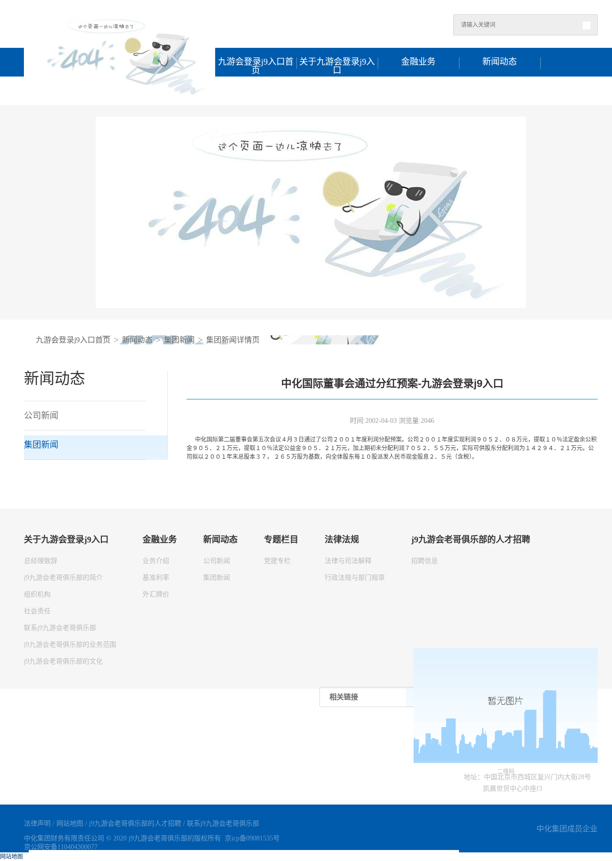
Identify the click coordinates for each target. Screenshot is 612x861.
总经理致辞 (40, 560)
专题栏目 (256, 90)
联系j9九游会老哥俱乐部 (60, 627)
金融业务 (418, 61)
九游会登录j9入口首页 (256, 63)
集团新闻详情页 (233, 340)
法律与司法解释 (348, 560)
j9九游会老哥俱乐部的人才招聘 (418, 92)
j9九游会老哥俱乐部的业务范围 (70, 644)
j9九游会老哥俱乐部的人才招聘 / (138, 823)
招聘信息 (424, 560)
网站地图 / (72, 823)
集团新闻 (179, 340)
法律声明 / (40, 823)
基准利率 (155, 577)
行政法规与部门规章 (355, 577)
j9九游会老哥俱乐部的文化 (63, 661)
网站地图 (11, 856)
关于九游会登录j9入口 (337, 63)
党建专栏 (277, 560)
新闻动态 (499, 61)
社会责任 (37, 611)
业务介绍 (155, 560)
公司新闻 (216, 560)
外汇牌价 (155, 594)
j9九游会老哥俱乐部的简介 (63, 577)
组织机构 (37, 594)
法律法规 (337, 90)
